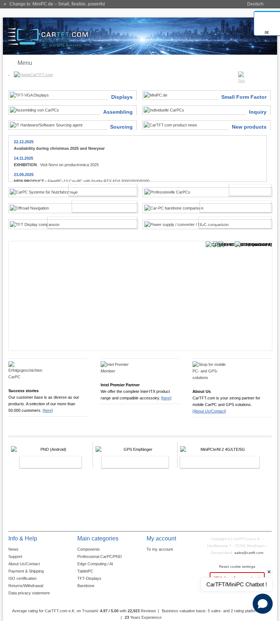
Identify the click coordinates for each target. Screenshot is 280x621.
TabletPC (85, 571)
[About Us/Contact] (209, 411)
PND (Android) (42, 462)
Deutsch (255, 4)
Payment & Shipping (26, 571)
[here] (48, 410)
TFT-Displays (89, 578)
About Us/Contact (24, 564)
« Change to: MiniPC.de (54, 4)
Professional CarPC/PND (99, 556)
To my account (160, 549)
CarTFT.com (41, 75)
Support (15, 556)
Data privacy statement (29, 593)
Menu (25, 63)
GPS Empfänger (127, 462)
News (13, 549)
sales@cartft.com (248, 553)
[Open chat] (263, 604)
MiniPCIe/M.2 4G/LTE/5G (211, 463)
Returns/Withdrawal (25, 585)
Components (88, 549)
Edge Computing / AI (95, 564)
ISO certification (22, 578)
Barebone (85, 585)
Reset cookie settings (237, 567)
